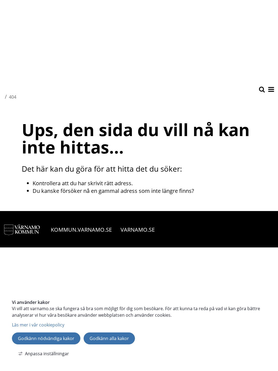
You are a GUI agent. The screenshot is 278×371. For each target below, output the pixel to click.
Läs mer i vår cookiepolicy (38, 325)
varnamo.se (138, 229)
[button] (270, 90)
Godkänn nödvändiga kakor (46, 338)
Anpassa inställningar (47, 354)
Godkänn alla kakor (109, 338)
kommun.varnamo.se (81, 229)
